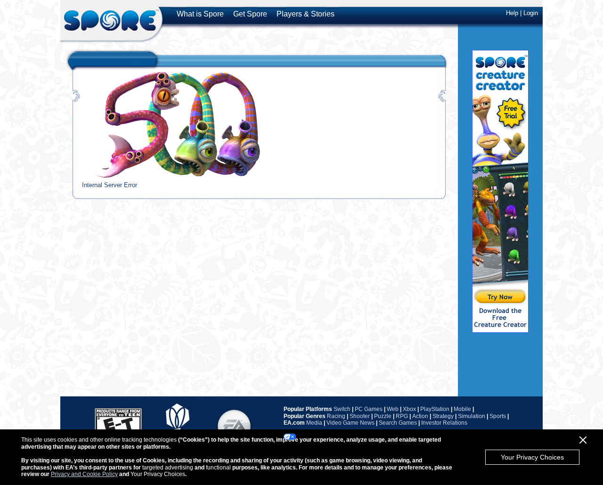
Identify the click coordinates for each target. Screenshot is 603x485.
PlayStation (434, 409)
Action (420, 416)
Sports (497, 416)
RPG (402, 416)
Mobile (462, 409)
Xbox (409, 409)
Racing (336, 416)
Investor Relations (444, 422)
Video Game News (350, 422)
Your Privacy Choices (532, 457)
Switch (342, 409)
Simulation (471, 416)
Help (512, 12)
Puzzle (382, 416)
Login (530, 12)
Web (393, 409)
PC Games (369, 409)
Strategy (443, 416)
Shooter (360, 416)
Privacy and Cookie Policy (84, 474)
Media (314, 422)
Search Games (398, 422)
